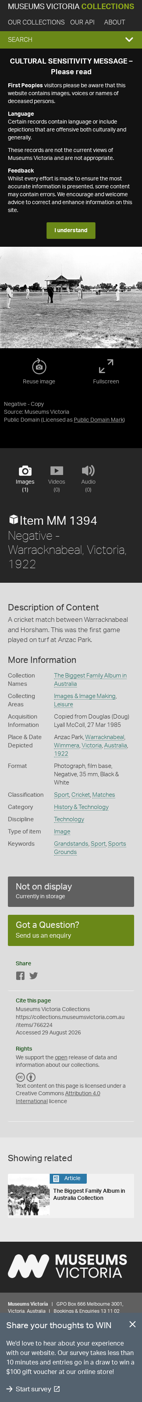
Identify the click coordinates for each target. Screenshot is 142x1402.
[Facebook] (20, 977)
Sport (61, 795)
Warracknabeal (104, 737)
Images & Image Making (85, 696)
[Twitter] (33, 977)
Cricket (80, 795)
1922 (61, 754)
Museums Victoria (71, 7)
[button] (71, 40)
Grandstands (71, 844)
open (61, 1057)
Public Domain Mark (98, 420)
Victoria (92, 746)
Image (62, 832)
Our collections (36, 22)
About (114, 22)
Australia (115, 746)
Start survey (33, 1389)
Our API (82, 22)
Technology (69, 819)
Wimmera (66, 746)
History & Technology (81, 807)
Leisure (63, 705)
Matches (103, 795)
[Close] (132, 1326)
